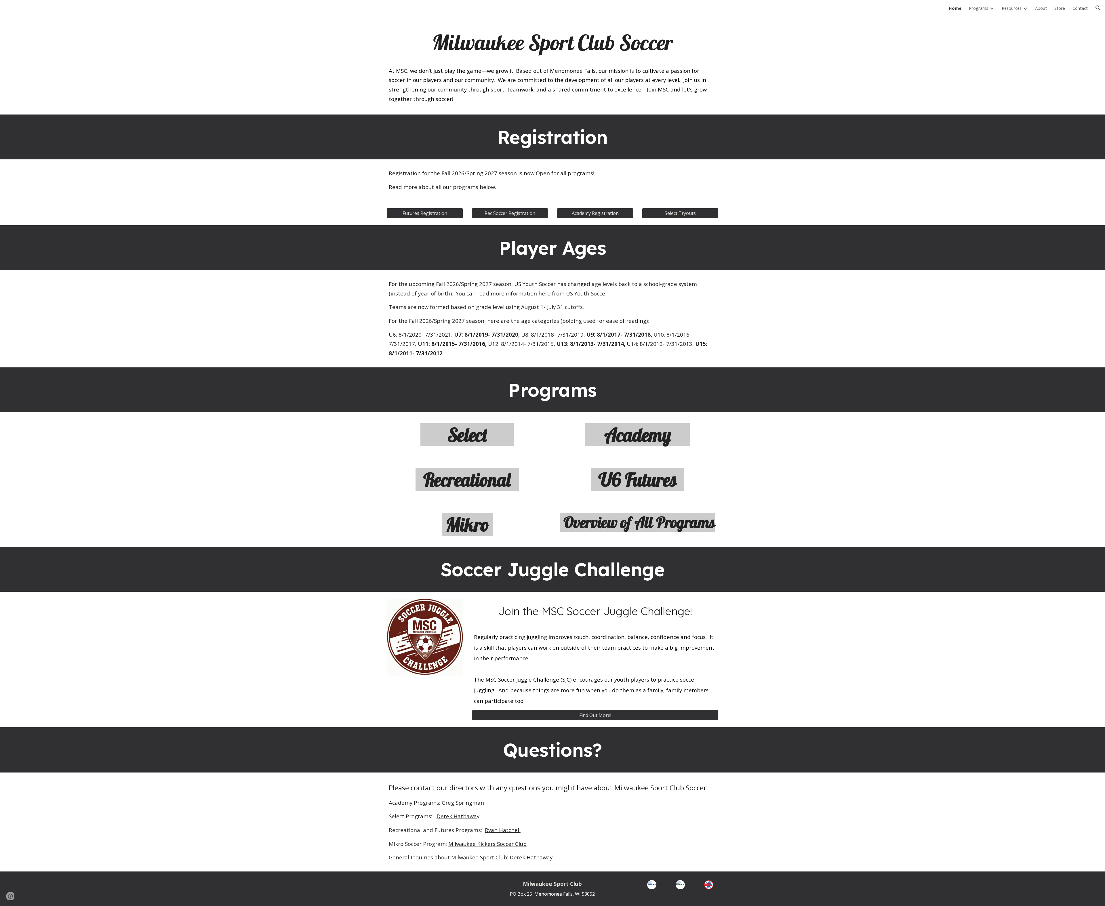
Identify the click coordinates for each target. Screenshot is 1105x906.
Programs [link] (978, 8)
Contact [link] (1080, 8)
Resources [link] (1012, 8)
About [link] (1041, 8)
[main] (552, 42)
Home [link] (955, 8)
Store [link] (1059, 8)
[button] (1098, 8)
